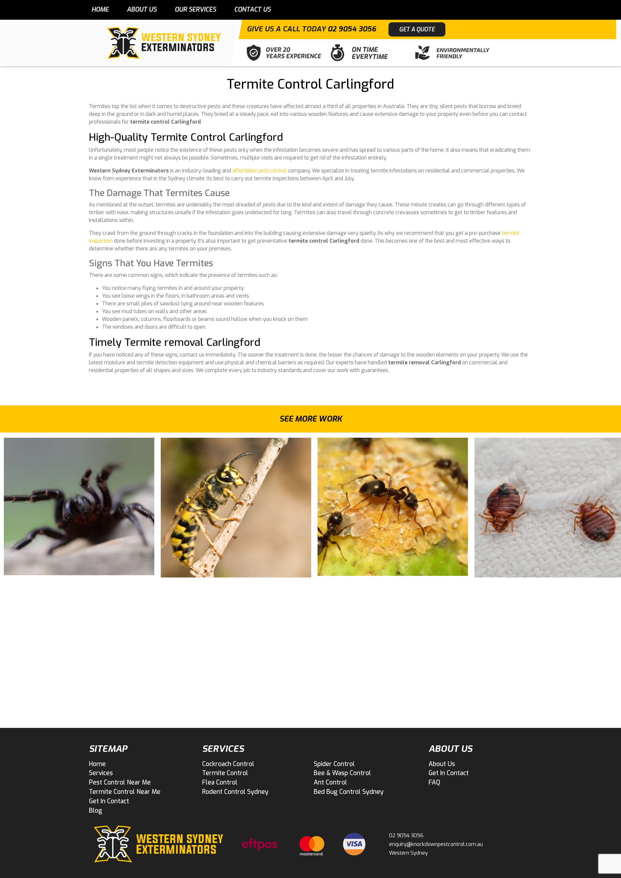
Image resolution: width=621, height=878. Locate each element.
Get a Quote (417, 29)
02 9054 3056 (352, 29)
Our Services (195, 9)
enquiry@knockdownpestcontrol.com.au (436, 844)
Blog (95, 811)
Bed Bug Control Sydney (349, 792)
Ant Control (330, 782)
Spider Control (334, 764)
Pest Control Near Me (120, 782)
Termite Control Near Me (124, 792)
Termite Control (225, 773)
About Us (142, 9)
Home (100, 9)
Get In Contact (109, 801)
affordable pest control (259, 170)
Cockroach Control (228, 764)
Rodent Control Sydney (235, 792)
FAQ (434, 782)
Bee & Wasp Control (342, 773)
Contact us (252, 9)
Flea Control (219, 782)
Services (101, 773)
